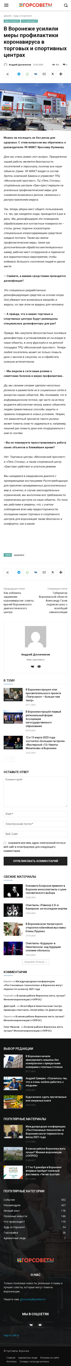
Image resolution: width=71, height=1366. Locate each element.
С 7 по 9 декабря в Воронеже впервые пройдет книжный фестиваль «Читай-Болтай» (44, 1171)
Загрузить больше (34, 961)
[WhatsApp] (27, 74)
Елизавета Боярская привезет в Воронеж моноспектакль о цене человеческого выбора (46, 889)
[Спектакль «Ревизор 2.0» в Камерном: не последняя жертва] (13, 910)
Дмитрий (9, 1006)
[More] (61, 74)
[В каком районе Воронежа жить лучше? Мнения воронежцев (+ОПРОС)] (13, 1153)
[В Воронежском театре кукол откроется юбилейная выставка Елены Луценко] (13, 929)
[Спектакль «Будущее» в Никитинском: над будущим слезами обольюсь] (13, 948)
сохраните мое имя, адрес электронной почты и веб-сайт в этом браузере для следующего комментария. (35, 846)
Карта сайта (11, 1335)
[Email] (44, 74)
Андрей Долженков (20, 64)
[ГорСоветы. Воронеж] (35, 5)
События (9, 699)
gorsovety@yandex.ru (33, 1299)
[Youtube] (39, 666)
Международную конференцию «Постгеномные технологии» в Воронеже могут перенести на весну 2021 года (33, 985)
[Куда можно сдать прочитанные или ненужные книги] (13, 1102)
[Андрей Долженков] (6, 64)
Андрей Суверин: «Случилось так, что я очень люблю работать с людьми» (46, 1082)
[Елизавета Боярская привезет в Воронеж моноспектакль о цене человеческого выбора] (13, 891)
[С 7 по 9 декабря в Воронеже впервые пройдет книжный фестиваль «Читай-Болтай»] (13, 1172)
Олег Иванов (11, 1026)
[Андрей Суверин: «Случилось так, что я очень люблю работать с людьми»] (13, 1083)
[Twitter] (52, 74)
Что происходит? (29, 21)
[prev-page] (6, 759)
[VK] (35, 74)
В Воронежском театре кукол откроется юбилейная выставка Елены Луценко (46, 927)
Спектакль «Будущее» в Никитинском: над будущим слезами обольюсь (43, 947)
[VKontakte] (32, 666)
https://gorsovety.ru (35, 660)
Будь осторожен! (23, 15)
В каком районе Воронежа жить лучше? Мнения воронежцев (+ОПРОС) (46, 1152)
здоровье (19, 554)
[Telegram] (18, 74)
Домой (7, 15)
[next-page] (11, 759)
